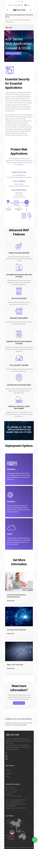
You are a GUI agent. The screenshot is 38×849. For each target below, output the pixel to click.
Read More (10, 600)
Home (6, 20)
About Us (8, 770)
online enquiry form (23, 723)
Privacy (7, 776)
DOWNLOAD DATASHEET (13, 53)
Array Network (12, 20)
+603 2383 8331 (18, 5)
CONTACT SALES (19, 703)
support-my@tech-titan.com (18, 804)
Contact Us (9, 773)
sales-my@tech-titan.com (16, 802)
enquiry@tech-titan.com (20, 800)
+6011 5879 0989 (21, 808)
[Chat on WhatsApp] (34, 839)
